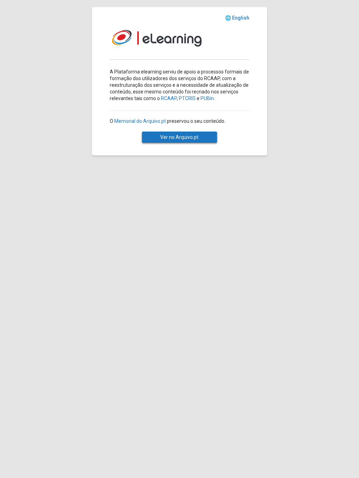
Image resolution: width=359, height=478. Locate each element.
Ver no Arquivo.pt (179, 137)
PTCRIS (187, 98)
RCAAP (169, 98)
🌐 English (237, 18)
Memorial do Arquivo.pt (140, 121)
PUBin (207, 98)
